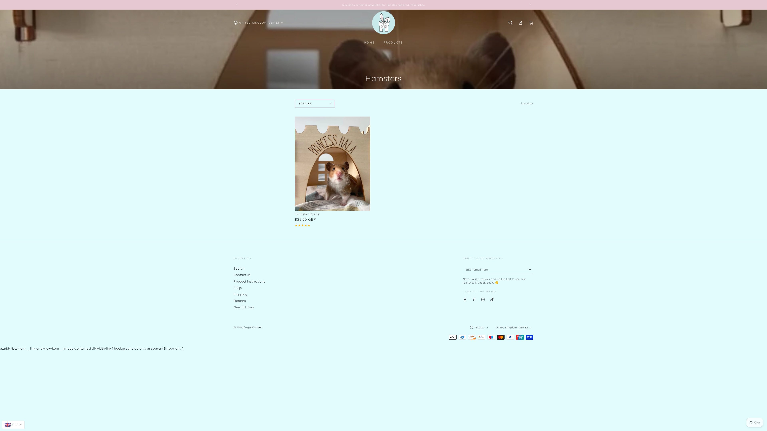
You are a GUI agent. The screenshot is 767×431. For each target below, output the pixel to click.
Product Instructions (249, 281)
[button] (510, 22)
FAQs (238, 288)
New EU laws (244, 307)
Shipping (240, 294)
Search (239, 268)
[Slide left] (237, 4)
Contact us (242, 275)
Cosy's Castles (253, 327)
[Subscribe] (531, 269)
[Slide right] (530, 4)
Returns (240, 301)
